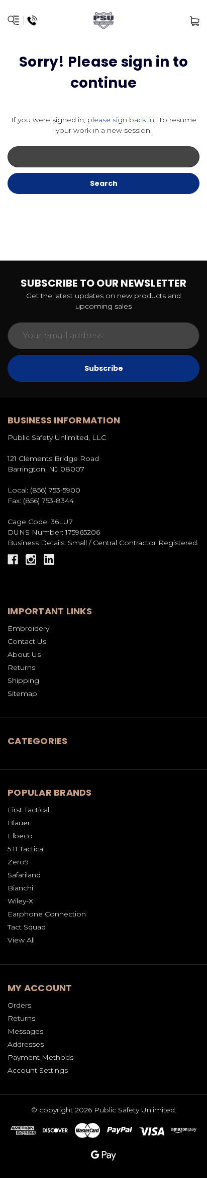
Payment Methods (40, 1057)
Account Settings (38, 1070)
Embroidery (28, 628)
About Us (24, 654)
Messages (25, 1031)
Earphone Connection (47, 913)
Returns (21, 667)
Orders (19, 1005)
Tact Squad (27, 926)
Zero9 (18, 861)
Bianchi (20, 887)
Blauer (19, 822)
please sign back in (120, 119)
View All (21, 940)
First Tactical (28, 809)
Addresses (26, 1044)
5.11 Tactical (26, 848)
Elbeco (20, 835)
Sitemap (22, 693)
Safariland (24, 874)
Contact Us (27, 641)
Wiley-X (20, 900)
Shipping (23, 680)
